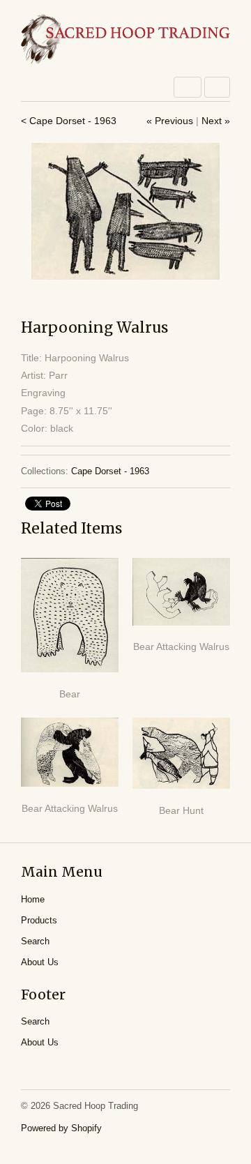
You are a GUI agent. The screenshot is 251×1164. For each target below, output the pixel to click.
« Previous (169, 120)
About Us (40, 962)
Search (35, 941)
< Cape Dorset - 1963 (68, 120)
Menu (187, 87)
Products (39, 920)
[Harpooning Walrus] (125, 211)
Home (33, 899)
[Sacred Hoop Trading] (125, 40)
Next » (215, 120)
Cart (217, 87)
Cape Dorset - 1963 (110, 471)
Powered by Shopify (61, 1128)
